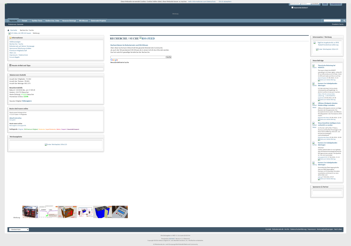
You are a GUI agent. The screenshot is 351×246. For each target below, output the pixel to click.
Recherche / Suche (16, 44)
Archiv (287, 229)
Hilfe (325, 4)
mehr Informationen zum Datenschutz (202, 1)
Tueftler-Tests (37, 21)
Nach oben (338, 229)
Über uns (12, 53)
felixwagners (13, 125)
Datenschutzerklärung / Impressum (303, 229)
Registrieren (336, 4)
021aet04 (12, 120)
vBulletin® (172, 239)
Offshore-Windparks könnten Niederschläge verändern (327, 104)
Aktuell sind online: (15, 118)
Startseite (13, 21)
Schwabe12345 (323, 157)
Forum (24, 21)
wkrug (320, 177)
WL (25, 125)
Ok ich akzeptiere (225, 1)
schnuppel (20, 125)
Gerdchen (321, 98)
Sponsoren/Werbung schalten (20, 48)
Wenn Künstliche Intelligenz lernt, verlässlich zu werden (329, 124)
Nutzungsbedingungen (325, 229)
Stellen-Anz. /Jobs (52, 21)
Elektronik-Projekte (98, 21)
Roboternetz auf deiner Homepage (21, 46)
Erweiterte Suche (337, 24)
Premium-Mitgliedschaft (18, 51)
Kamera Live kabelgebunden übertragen (327, 84)
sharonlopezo (322, 78)
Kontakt (268, 229)
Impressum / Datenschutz (18, 55)
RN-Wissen (83, 21)
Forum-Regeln (14, 57)
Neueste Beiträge (69, 21)
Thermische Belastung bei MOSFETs (326, 66)
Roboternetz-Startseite (15, 24)
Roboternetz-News (323, 117)
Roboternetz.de (277, 229)
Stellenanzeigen (15, 42)
